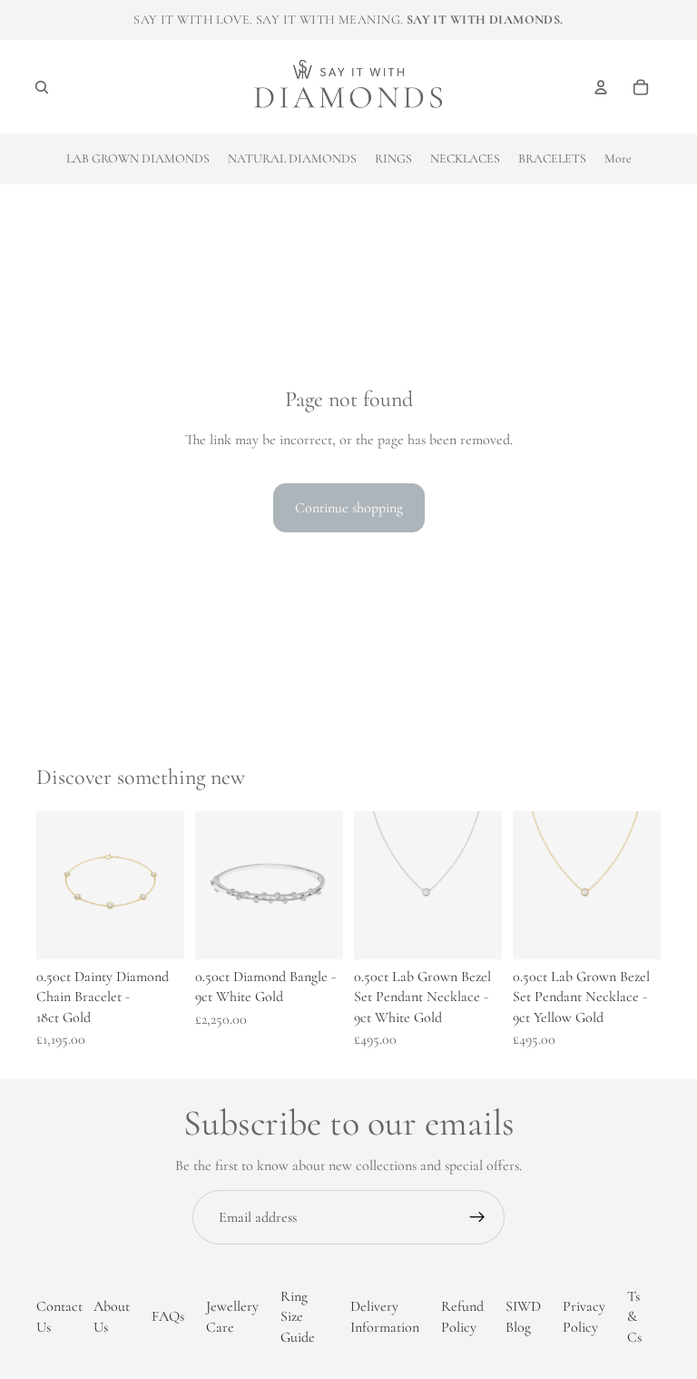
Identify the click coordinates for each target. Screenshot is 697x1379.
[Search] (42, 87)
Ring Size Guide (297, 1316)
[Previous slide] (374, 885)
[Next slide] (482, 885)
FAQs (168, 1317)
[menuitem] (618, 159)
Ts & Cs (634, 1316)
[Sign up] (477, 1217)
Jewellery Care (232, 1317)
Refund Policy (462, 1317)
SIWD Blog (523, 1317)
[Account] (601, 87)
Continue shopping (349, 508)
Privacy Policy (584, 1317)
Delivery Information (384, 1317)
